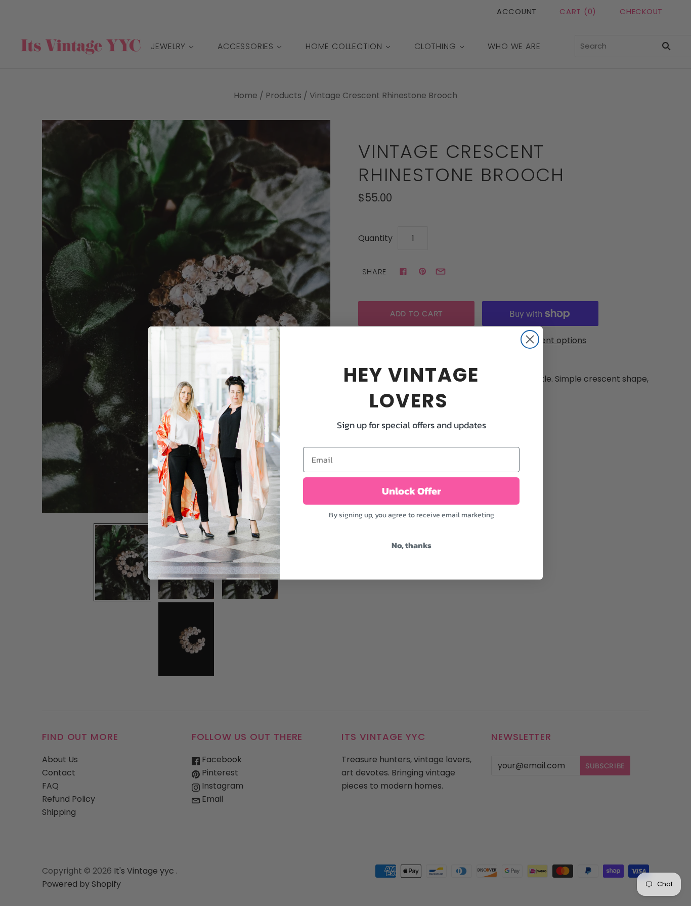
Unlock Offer (411, 491)
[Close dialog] (530, 339)
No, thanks (411, 545)
